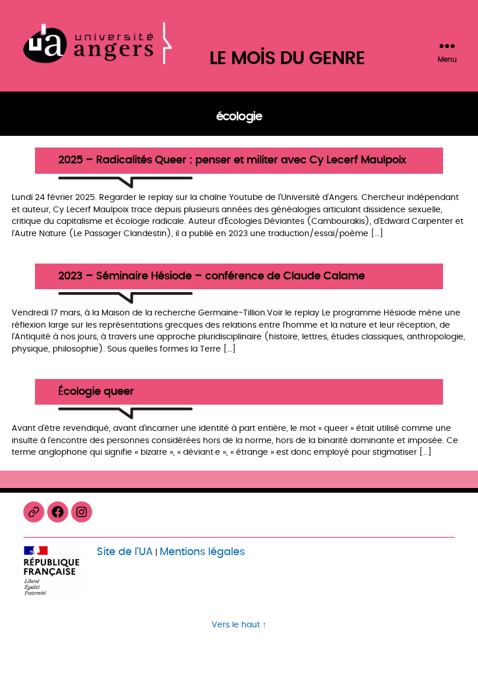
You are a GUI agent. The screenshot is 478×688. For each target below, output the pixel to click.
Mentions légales (202, 552)
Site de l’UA (125, 552)
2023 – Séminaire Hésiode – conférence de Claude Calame (211, 277)
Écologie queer (96, 392)
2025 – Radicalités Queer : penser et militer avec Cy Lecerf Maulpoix (232, 161)
